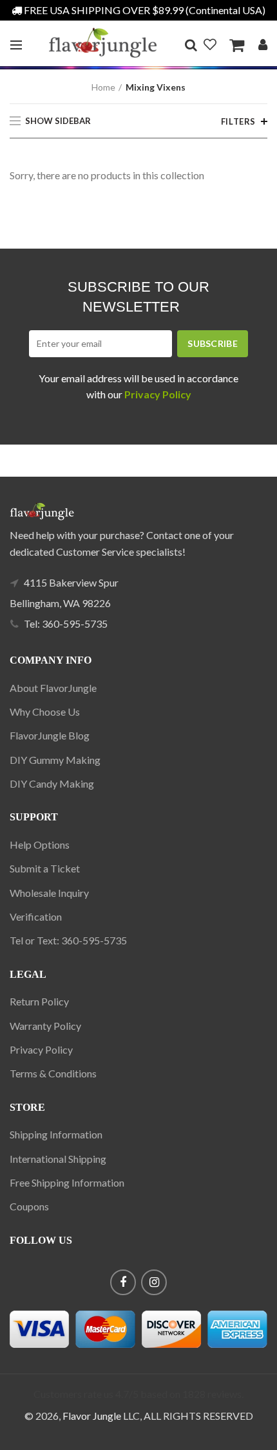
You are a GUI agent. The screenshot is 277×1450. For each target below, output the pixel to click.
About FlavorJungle (53, 688)
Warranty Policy (45, 1026)
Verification (36, 916)
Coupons (29, 1206)
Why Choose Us (45, 711)
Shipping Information (56, 1134)
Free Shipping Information (67, 1182)
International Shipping (58, 1159)
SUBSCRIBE (212, 343)
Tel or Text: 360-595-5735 (68, 940)
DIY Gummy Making (55, 760)
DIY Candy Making (52, 783)
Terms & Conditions (53, 1073)
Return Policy (39, 1001)
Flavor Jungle (91, 1416)
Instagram (154, 1282)
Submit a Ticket (45, 868)
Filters (238, 121)
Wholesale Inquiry (49, 893)
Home (103, 87)
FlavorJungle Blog (50, 735)
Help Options (40, 844)
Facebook (123, 1282)
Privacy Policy (41, 1049)
